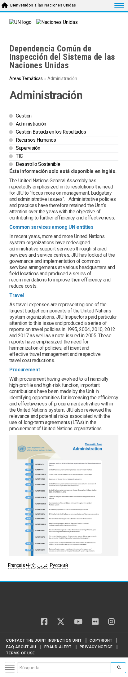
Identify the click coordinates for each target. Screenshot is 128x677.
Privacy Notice (96, 647)
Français (16, 565)
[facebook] (44, 622)
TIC (19, 156)
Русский (59, 565)
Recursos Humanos (36, 140)
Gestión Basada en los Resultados (51, 132)
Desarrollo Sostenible (38, 164)
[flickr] (95, 622)
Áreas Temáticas (26, 78)
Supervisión (28, 148)
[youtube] (78, 622)
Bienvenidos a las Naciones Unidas (43, 5)
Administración (31, 124)
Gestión (24, 116)
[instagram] (111, 622)
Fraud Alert (57, 647)
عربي (42, 565)
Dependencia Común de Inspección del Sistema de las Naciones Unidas (62, 57)
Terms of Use (20, 653)
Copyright (101, 640)
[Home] (30, 600)
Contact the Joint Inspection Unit (44, 640)
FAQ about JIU (21, 647)
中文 (31, 565)
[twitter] (60, 622)
